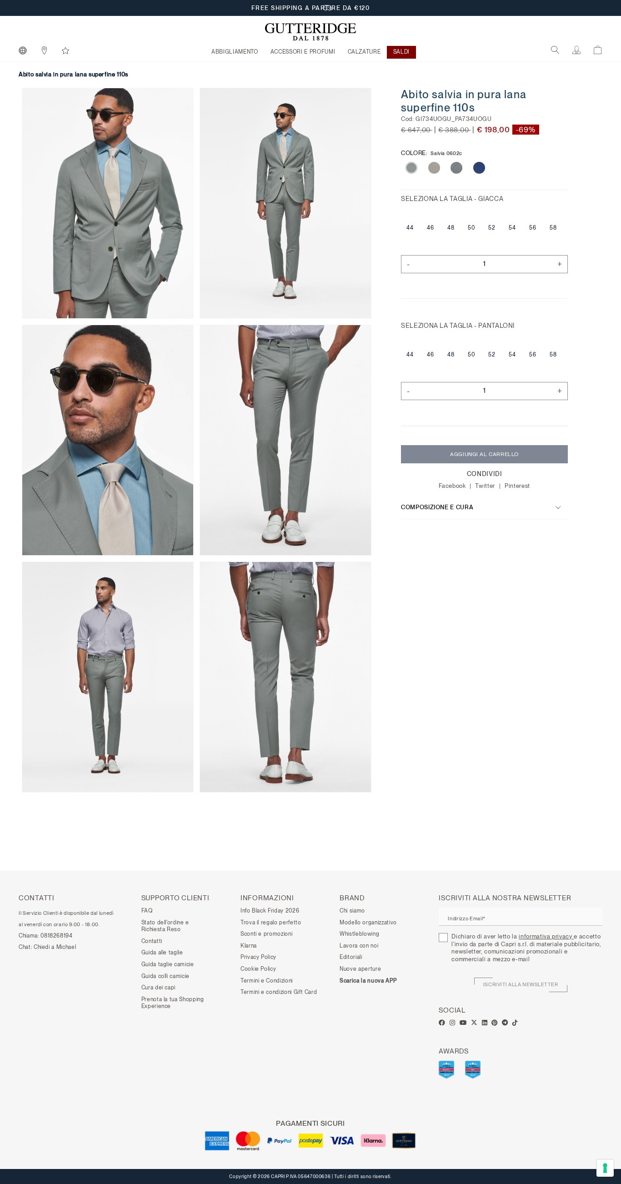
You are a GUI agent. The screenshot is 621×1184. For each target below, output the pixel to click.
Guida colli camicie (165, 976)
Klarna (248, 946)
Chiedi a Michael (55, 947)
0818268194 (56, 936)
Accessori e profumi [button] (302, 52)
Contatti (151, 941)
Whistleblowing (359, 934)
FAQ (147, 911)
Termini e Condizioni (266, 981)
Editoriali (351, 957)
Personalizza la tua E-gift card (310, 8)
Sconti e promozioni (266, 934)
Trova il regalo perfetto (270, 922)
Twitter (485, 485)
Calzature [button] (364, 52)
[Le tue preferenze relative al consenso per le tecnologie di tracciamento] (605, 1168)
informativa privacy (546, 936)
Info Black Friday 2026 (269, 911)
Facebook (453, 485)
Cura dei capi (158, 987)
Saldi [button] (401, 52)
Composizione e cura (437, 507)
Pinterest (517, 485)
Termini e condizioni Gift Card (278, 992)
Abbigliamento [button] (234, 52)
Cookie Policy (258, 969)
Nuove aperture (360, 969)
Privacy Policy (258, 957)
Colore (431, 152)
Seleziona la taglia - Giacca (452, 198)
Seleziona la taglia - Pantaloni (458, 325)
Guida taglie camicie (167, 964)
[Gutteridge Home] (310, 31)
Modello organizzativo (368, 922)
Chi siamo (352, 911)
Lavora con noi (359, 946)
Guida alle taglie (162, 952)
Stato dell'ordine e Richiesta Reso (165, 926)
